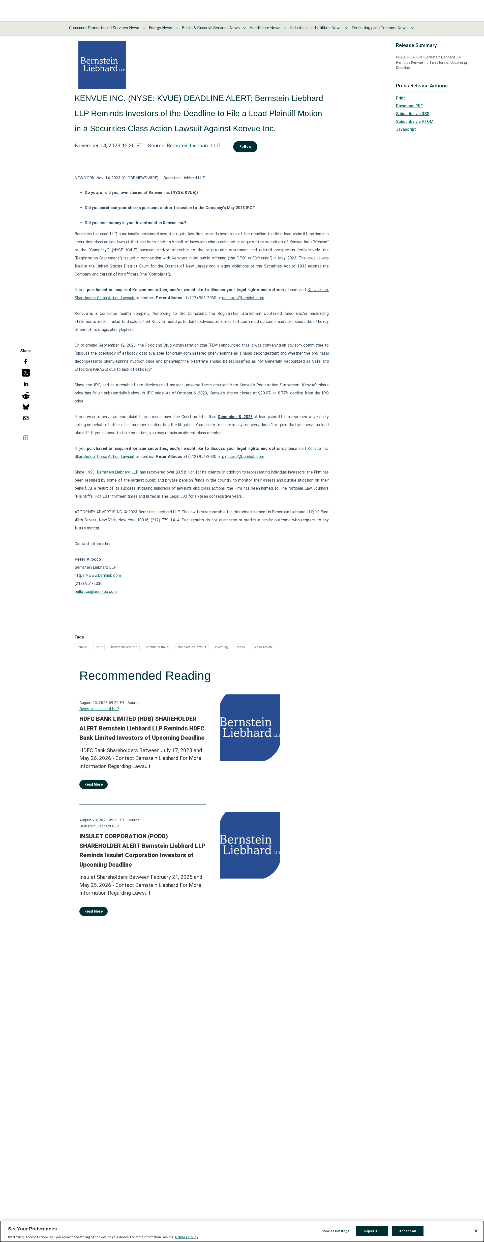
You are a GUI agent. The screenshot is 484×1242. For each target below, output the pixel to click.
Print (400, 98)
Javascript (406, 129)
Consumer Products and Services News (104, 27)
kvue (99, 647)
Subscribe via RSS (412, 113)
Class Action (263, 647)
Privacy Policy (186, 1237)
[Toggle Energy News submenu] (176, 27)
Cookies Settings (335, 1231)
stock (241, 647)
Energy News (160, 27)
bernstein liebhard (124, 647)
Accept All (407, 1231)
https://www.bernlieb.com (98, 575)
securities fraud (157, 647)
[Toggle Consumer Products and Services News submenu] (143, 27)
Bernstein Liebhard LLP (194, 146)
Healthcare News (265, 27)
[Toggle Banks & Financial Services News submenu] (244, 27)
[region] (242, 1231)
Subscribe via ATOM (414, 121)
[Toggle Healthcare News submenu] (285, 27)
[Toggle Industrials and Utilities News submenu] (346, 27)
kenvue (82, 647)
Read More (93, 784)
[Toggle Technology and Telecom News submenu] (412, 27)
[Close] (475, 1230)
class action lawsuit (191, 647)
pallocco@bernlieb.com (243, 297)
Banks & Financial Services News (211, 27)
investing (221, 647)
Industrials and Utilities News (316, 27)
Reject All (372, 1231)
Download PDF (409, 106)
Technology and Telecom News (379, 27)
